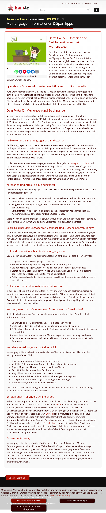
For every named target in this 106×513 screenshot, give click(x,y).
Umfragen (22, 19)
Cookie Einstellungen (77, 500)
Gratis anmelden (18, 477)
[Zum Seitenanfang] (101, 510)
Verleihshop (50, 423)
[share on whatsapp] (16, 71)
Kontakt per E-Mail (72, 3)
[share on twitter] (29, 71)
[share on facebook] (20, 71)
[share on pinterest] (24, 71)
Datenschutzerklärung (59, 495)
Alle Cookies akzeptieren (29, 500)
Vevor (59, 404)
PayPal (35, 151)
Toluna (86, 163)
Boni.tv (10, 19)
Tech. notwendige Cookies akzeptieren (28, 508)
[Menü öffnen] (96, 10)
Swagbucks (76, 163)
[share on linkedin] (33, 71)
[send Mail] (37, 71)
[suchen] (88, 10)
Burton (49, 413)
